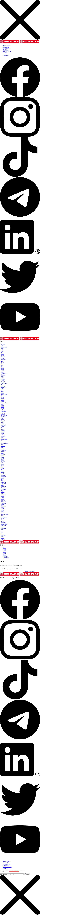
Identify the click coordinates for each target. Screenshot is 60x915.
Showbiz (5, 556)
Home (4, 548)
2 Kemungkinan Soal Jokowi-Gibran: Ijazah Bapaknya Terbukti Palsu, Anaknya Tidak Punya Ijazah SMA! (4, 451)
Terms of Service (7, 51)
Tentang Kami (6, 45)
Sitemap (5, 52)
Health (4, 555)
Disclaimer (5, 50)
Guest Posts (6, 55)
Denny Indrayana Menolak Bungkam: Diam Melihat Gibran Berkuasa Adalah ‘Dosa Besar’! (3, 492)
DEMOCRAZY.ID (14, 871)
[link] (20, 96)
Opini (4, 553)
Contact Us (6, 47)
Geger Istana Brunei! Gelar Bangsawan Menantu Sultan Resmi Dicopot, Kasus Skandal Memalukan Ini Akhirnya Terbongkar (4, 377)
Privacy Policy (6, 48)
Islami (4, 550)
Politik (4, 549)
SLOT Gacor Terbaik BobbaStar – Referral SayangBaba (4, 411)
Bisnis (4, 552)
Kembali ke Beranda (30, 571)
